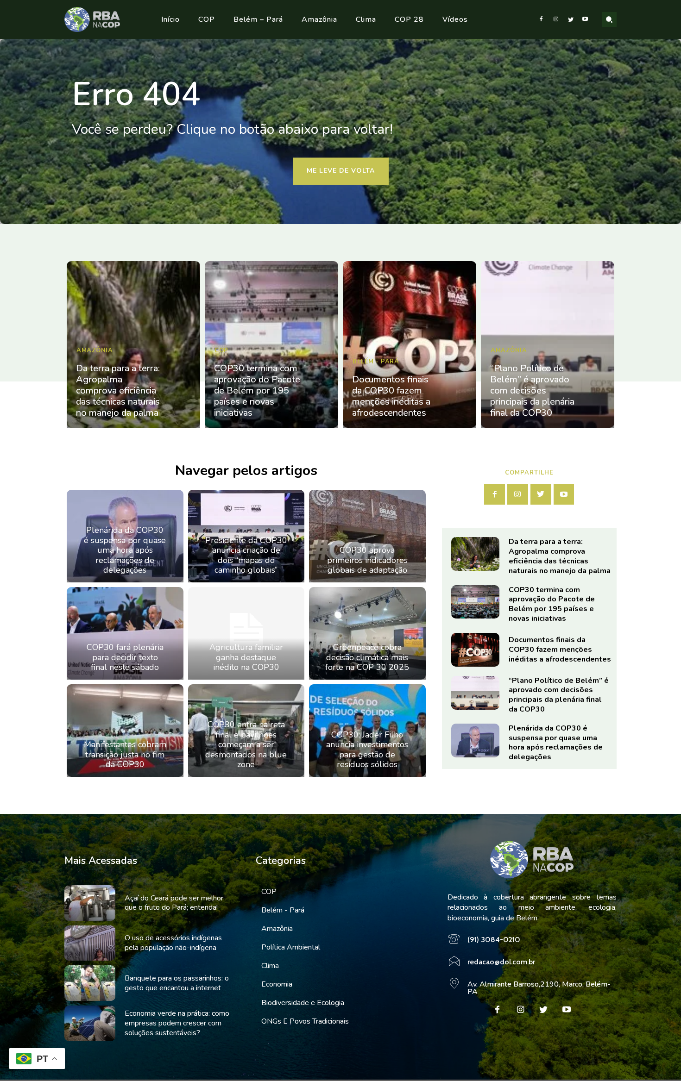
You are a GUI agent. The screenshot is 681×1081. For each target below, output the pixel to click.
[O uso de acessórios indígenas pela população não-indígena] (89, 943)
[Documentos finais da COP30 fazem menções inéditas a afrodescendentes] (409, 344)
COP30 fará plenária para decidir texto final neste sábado (125, 657)
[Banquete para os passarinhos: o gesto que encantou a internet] (89, 983)
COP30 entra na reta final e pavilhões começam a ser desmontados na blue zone (246, 744)
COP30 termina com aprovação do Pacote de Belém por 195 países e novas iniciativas (257, 390)
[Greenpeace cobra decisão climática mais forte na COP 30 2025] (367, 633)
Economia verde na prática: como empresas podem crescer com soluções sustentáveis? (177, 1023)
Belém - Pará (376, 361)
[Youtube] (585, 19)
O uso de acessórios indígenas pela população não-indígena (173, 943)
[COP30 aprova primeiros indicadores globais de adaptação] (367, 536)
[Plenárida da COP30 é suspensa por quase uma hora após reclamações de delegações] (475, 740)
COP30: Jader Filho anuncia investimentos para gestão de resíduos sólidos (367, 749)
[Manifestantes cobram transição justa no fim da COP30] (125, 730)
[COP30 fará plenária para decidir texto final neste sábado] (125, 633)
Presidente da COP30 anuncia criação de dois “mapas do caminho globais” (246, 555)
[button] (609, 19)
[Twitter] (571, 19)
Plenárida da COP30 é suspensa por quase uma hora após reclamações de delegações (125, 550)
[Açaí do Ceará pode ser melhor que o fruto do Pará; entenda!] (89, 903)
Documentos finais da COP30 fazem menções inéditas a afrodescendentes (391, 396)
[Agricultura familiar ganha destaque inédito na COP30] (246, 633)
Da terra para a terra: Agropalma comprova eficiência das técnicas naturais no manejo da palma (118, 390)
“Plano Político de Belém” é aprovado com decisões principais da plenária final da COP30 (532, 390)
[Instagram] (556, 19)
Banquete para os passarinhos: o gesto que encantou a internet (177, 983)
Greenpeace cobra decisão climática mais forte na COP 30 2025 (367, 657)
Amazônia (94, 350)
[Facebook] (541, 19)
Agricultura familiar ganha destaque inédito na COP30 (246, 657)
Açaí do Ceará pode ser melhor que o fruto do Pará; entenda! (174, 903)
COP (221, 350)
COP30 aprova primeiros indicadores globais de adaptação (367, 559)
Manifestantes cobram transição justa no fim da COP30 (125, 754)
